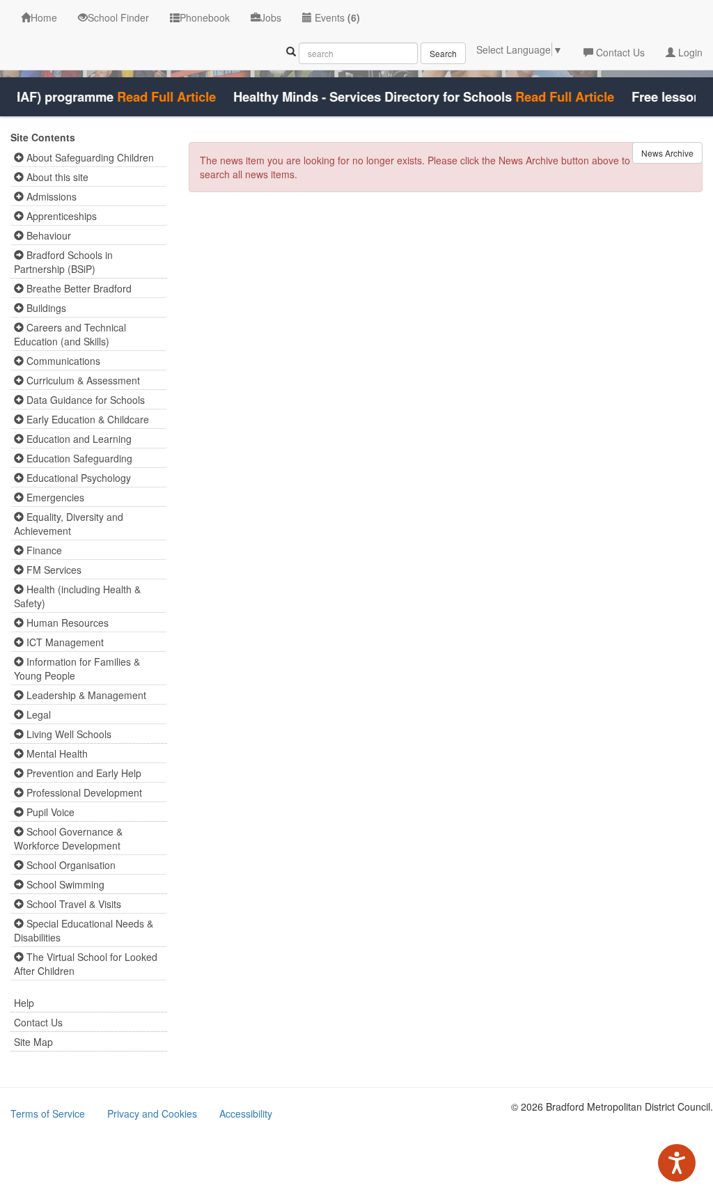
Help (24, 1003)
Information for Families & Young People (77, 668)
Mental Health (56, 753)
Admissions (50, 196)
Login (689, 52)
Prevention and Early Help (82, 773)
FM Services (52, 570)
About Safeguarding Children (89, 157)
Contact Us (619, 52)
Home (44, 17)
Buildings (45, 308)
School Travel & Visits (72, 904)
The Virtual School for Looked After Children (85, 964)
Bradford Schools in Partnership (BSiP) (63, 262)
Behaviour (47, 235)
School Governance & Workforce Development (68, 838)
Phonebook (205, 17)
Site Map (33, 1042)
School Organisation (70, 865)
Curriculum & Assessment (82, 380)
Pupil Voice (49, 812)
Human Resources (66, 622)
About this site (56, 177)
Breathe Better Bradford (78, 288)
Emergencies (54, 497)
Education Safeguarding (78, 458)
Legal (37, 714)
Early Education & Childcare (86, 419)
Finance (43, 550)
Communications (62, 361)
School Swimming (64, 884)
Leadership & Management (85, 695)
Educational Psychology (77, 478)
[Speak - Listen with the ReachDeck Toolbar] (677, 1163)
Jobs (270, 17)
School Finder (118, 17)
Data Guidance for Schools (84, 400)
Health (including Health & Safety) (77, 596)
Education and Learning (78, 439)
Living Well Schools (67, 734)
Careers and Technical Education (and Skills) (70, 334)
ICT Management (64, 642)
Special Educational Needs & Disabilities (83, 930)
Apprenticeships (60, 216)
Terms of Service (47, 1113)
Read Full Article (156, 97)
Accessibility (245, 1113)
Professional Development (83, 792)
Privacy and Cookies (152, 1113)
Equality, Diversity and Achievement (68, 524)
